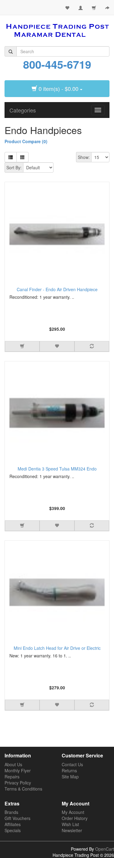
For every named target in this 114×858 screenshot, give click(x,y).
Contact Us (72, 764)
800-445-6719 (57, 64)
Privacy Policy (18, 783)
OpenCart (104, 849)
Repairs (12, 777)
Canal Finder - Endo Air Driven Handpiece (57, 289)
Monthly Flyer (18, 770)
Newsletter (72, 830)
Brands (11, 812)
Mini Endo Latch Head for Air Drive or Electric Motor (57, 649)
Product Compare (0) (26, 141)
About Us (13, 764)
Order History (75, 818)
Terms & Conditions (23, 789)
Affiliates (13, 824)
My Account (73, 812)
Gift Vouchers (17, 818)
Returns (69, 770)
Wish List (70, 824)
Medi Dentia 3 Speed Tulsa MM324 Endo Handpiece (57, 469)
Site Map (70, 777)
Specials (13, 830)
